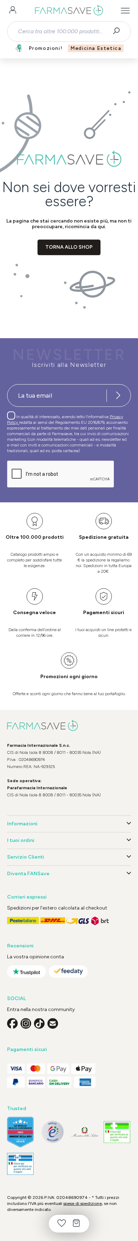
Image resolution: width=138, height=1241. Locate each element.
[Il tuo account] (12, 10)
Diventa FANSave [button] (28, 874)
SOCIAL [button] (16, 998)
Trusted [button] (16, 1109)
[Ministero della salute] (84, 1132)
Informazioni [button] (22, 824)
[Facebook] (12, 1023)
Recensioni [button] (20, 946)
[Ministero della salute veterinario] (20, 1164)
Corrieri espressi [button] (27, 897)
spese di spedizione (82, 1203)
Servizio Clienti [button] (25, 857)
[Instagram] (26, 1023)
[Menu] (125, 11)
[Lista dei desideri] (61, 1224)
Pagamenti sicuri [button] (27, 1049)
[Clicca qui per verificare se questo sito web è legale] (117, 1132)
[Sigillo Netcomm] (52, 1132)
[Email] (52, 1023)
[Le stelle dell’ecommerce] (20, 1132)
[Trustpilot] (26, 971)
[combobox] (63, 31)
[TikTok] (39, 1023)
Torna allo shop (69, 247)
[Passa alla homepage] (69, 11)
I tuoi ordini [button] (20, 840)
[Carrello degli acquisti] (76, 1224)
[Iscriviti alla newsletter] (118, 395)
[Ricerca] (118, 31)
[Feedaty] (68, 971)
